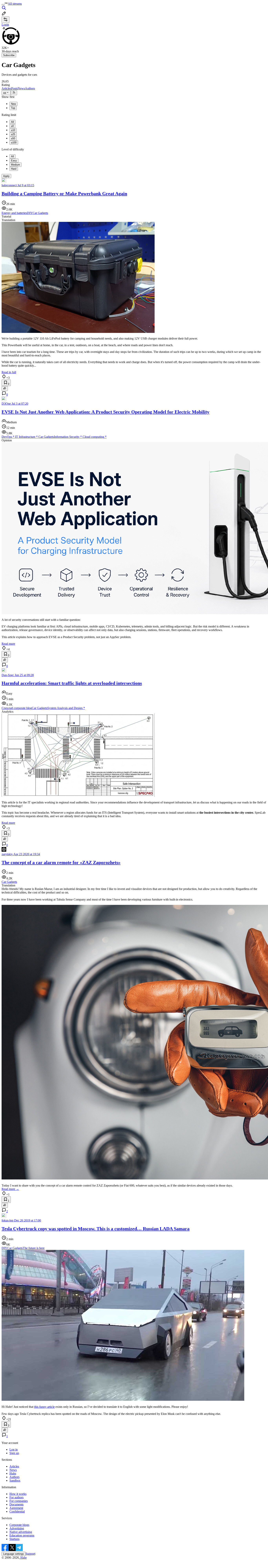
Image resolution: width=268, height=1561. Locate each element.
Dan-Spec (8, 675)
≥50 (13, 138)
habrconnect (9, 185)
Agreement (16, 1508)
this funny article (44, 1406)
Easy (14, 160)
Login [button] (5, 24)
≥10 (13, 130)
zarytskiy (7, 854)
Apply (6, 176)
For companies (18, 1501)
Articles (6, 88)
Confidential (17, 1511)
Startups (14, 1539)
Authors (30, 88)
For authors (16, 1497)
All (4, 93)
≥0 (12, 126)
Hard (13, 168)
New (13, 103)
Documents (16, 1504)
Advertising (16, 1528)
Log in (13, 1449)
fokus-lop (7, 1220)
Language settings (13, 1553)
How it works (17, 1493)
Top (13, 108)
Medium (15, 164)
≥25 (13, 134)
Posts (14, 88)
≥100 (13, 142)
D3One (6, 403)
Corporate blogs (19, 1524)
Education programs (21, 1535)
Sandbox (14, 1480)
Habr (23, 1557)
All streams (15, 3)
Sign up (14, 1453)
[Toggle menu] (3, 4)
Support (30, 1553)
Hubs (12, 1473)
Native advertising (20, 1532)
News (21, 88)
